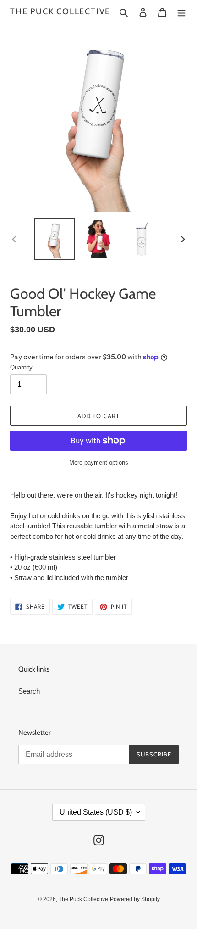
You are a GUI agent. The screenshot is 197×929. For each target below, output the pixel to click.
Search (29, 691)
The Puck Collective (60, 12)
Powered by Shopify (135, 899)
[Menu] (181, 12)
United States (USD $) (96, 812)
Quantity (21, 367)
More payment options (98, 462)
